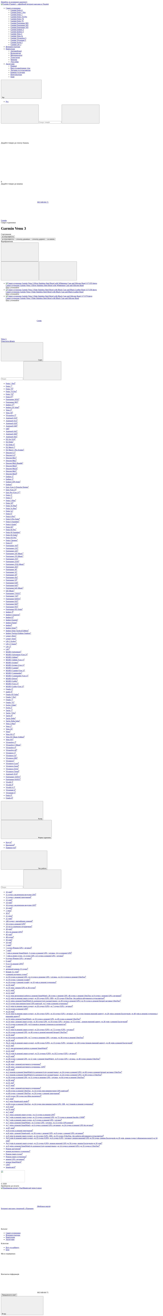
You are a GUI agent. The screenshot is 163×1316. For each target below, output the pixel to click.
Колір (40, 819)
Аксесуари (10, 64)
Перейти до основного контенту (14, 2)
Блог (8, 1250)
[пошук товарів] (20, 114)
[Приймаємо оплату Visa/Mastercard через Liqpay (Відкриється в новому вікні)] (21, 1188)
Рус (7, 102)
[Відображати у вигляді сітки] (20, 270)
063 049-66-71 (42, 202)
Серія (40, 360)
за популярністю (8, 237)
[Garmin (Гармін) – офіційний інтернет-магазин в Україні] (13, 1182)
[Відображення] (20, 252)
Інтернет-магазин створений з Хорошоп (17, 1208)
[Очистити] (80, 114)
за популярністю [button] (8, 239)
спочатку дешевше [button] (23, 239)
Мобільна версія (43, 1206)
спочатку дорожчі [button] (38, 239)
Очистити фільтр (8, 341)
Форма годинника (44, 838)
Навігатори (10, 49)
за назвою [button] (51, 239)
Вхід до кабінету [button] (12, 1247)
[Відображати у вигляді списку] (58, 270)
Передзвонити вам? (9, 1295)
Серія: (39, 321)
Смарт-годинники (13, 8)
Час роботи (42, 868)
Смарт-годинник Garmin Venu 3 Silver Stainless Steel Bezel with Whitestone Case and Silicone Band (45, 285)
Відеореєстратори (13, 47)
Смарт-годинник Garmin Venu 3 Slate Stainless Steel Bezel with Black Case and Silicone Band (42, 298)
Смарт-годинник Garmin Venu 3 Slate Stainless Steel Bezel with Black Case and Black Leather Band (44, 292)
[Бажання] (81, 133)
